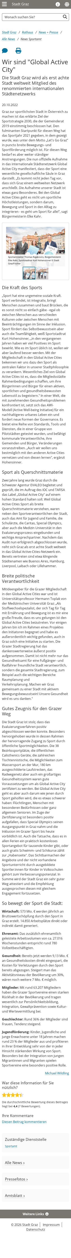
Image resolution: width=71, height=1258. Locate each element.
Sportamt (11, 1146)
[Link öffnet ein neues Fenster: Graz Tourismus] (58, 4)
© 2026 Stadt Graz (24, 1225)
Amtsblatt (14, 1195)
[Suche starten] (65, 17)
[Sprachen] (67, 4)
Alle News (8, 39)
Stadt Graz (20, 4)
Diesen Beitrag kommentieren (24, 1122)
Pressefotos (15, 1179)
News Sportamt (31, 39)
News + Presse (48, 32)
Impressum (51, 1225)
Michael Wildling (57, 1073)
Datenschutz (35, 1229)
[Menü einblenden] (4, 4)
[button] (61, 246)
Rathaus (27, 32)
